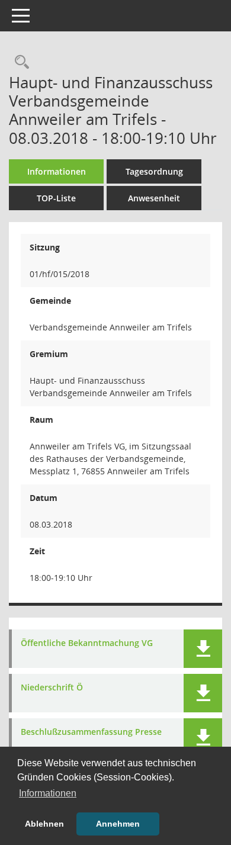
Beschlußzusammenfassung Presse (91, 732)
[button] (203, 648)
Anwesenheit (154, 198)
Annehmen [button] (118, 823)
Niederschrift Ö (52, 688)
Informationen (56, 171)
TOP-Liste (56, 198)
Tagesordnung (154, 171)
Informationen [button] (47, 793)
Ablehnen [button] (44, 823)
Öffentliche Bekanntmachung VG (87, 643)
